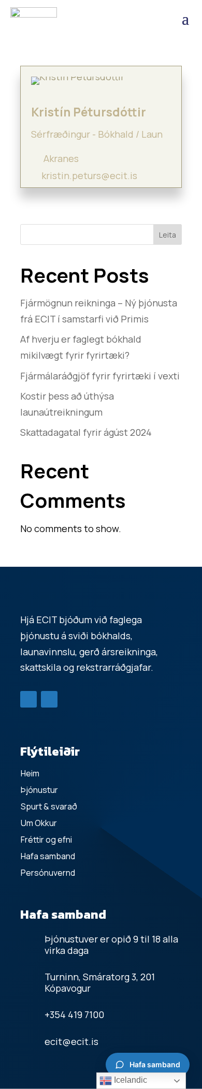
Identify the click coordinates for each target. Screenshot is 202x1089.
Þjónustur (39, 790)
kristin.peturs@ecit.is (89, 175)
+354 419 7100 (74, 1014)
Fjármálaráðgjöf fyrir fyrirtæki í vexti (100, 376)
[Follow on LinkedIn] (49, 699)
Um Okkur (39, 823)
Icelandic (129, 1080)
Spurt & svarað (49, 806)
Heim (30, 773)
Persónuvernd (48, 872)
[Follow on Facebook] (28, 699)
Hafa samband (48, 856)
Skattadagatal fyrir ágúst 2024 (86, 432)
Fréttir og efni (46, 839)
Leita (167, 235)
